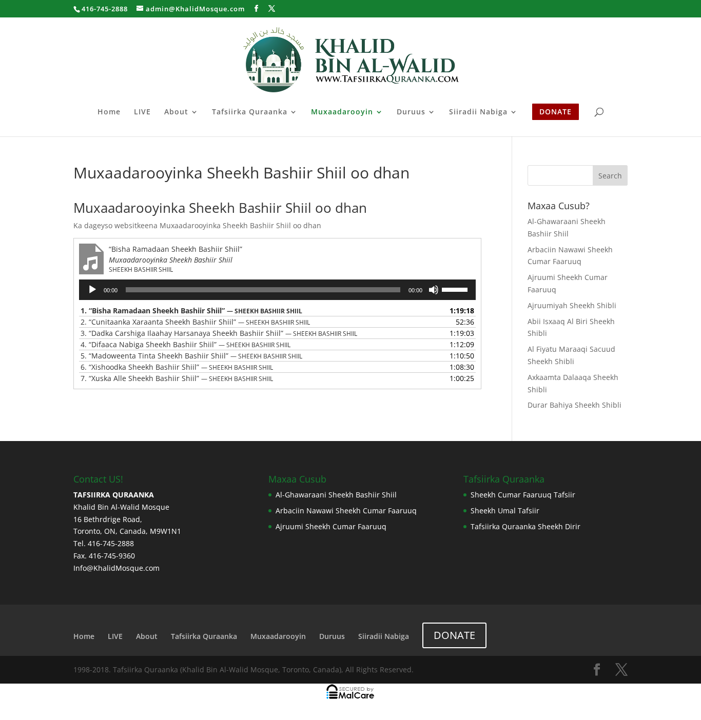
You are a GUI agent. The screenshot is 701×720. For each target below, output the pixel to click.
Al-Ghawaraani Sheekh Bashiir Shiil (336, 494)
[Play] (92, 290)
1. (191, 310)
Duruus (411, 112)
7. (177, 378)
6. (177, 367)
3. (219, 333)
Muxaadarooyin (342, 112)
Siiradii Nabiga (478, 112)
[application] (277, 289)
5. (191, 356)
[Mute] (434, 290)
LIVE (142, 112)
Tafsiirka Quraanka (249, 112)
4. (185, 344)
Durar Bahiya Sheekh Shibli (574, 405)
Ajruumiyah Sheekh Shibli (572, 305)
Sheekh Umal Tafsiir (505, 510)
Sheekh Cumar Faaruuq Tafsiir (523, 494)
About (176, 112)
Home (109, 112)
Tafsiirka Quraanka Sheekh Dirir (525, 526)
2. (195, 322)
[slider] (456, 288)
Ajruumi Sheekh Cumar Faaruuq (331, 526)
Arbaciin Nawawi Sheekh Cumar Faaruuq (346, 510)
